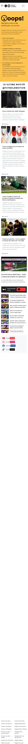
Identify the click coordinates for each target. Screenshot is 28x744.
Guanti (3, 177)
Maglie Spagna (19, 740)
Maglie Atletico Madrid (21, 729)
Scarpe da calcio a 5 (6, 723)
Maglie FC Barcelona (20, 726)
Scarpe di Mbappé (6, 729)
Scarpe (3, 92)
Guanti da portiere (19, 721)
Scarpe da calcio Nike (7, 740)
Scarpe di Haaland (6, 726)
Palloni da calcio (5, 743)
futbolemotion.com (21, 40)
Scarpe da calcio (5, 721)
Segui (12, 338)
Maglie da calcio (19, 743)
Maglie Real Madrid (20, 723)
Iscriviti (23, 289)
